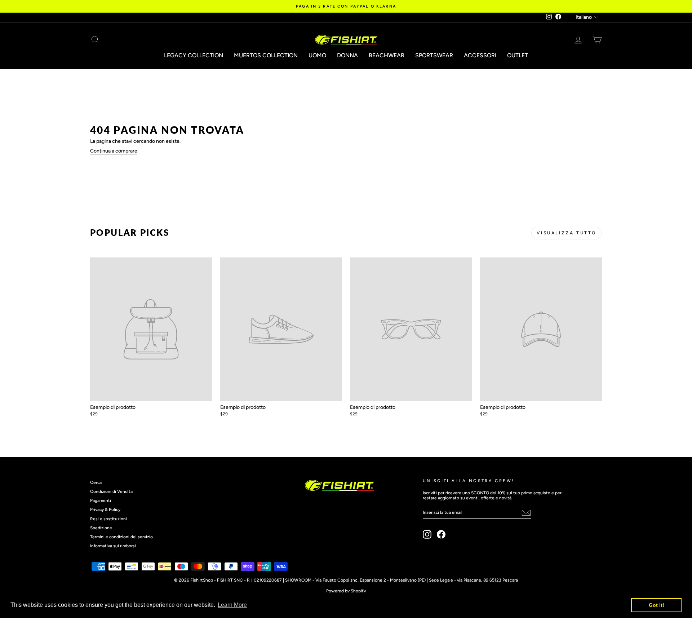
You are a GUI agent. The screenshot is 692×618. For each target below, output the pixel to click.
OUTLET (517, 55)
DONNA (347, 55)
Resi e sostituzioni (108, 518)
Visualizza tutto (566, 232)
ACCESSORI (480, 55)
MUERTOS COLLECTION (266, 55)
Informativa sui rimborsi (113, 545)
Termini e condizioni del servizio (121, 536)
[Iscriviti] (526, 512)
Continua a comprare (113, 151)
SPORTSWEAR (434, 55)
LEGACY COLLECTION (193, 55)
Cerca (96, 482)
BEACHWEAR (386, 55)
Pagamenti (100, 500)
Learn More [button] (232, 605)
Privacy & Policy (105, 509)
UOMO (317, 55)
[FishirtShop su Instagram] (427, 534)
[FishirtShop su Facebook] (441, 534)
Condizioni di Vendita (111, 491)
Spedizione (101, 527)
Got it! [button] (656, 605)
